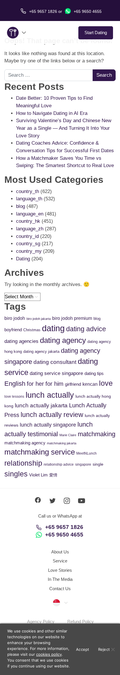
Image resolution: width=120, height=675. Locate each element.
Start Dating (95, 32)
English (14, 383)
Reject (104, 649)
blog (20, 206)
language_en (29, 214)
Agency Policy (40, 621)
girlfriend (73, 384)
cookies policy (49, 654)
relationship (23, 463)
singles (16, 474)
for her (35, 384)
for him (54, 384)
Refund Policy (80, 621)
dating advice (86, 329)
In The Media (60, 579)
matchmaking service (39, 452)
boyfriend (13, 329)
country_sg (28, 243)
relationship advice (59, 464)
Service (60, 560)
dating (53, 328)
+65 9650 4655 (87, 11)
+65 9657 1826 (64, 527)
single (98, 464)
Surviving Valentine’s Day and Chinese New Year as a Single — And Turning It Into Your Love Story (63, 128)
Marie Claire (67, 435)
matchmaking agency (24, 442)
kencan (90, 384)
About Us (60, 551)
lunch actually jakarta (41, 405)
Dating (23, 259)
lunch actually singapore (48, 425)
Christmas (31, 330)
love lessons (14, 397)
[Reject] (113, 649)
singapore (83, 464)
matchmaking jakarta (61, 443)
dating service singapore (56, 373)
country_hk (28, 221)
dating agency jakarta (41, 351)
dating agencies (21, 341)
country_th (27, 191)
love (106, 383)
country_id (27, 236)
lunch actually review (52, 414)
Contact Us (60, 588)
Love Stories (60, 570)
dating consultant (54, 362)
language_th (29, 198)
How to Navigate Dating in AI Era (51, 113)
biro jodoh (14, 318)
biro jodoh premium (72, 318)
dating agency (63, 340)
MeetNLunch (86, 453)
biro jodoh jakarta (39, 318)
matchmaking (96, 434)
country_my (29, 251)
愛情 (53, 475)
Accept (82, 649)
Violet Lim (38, 474)
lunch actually (50, 394)
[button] (60, 602)
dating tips (94, 373)
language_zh (29, 229)
